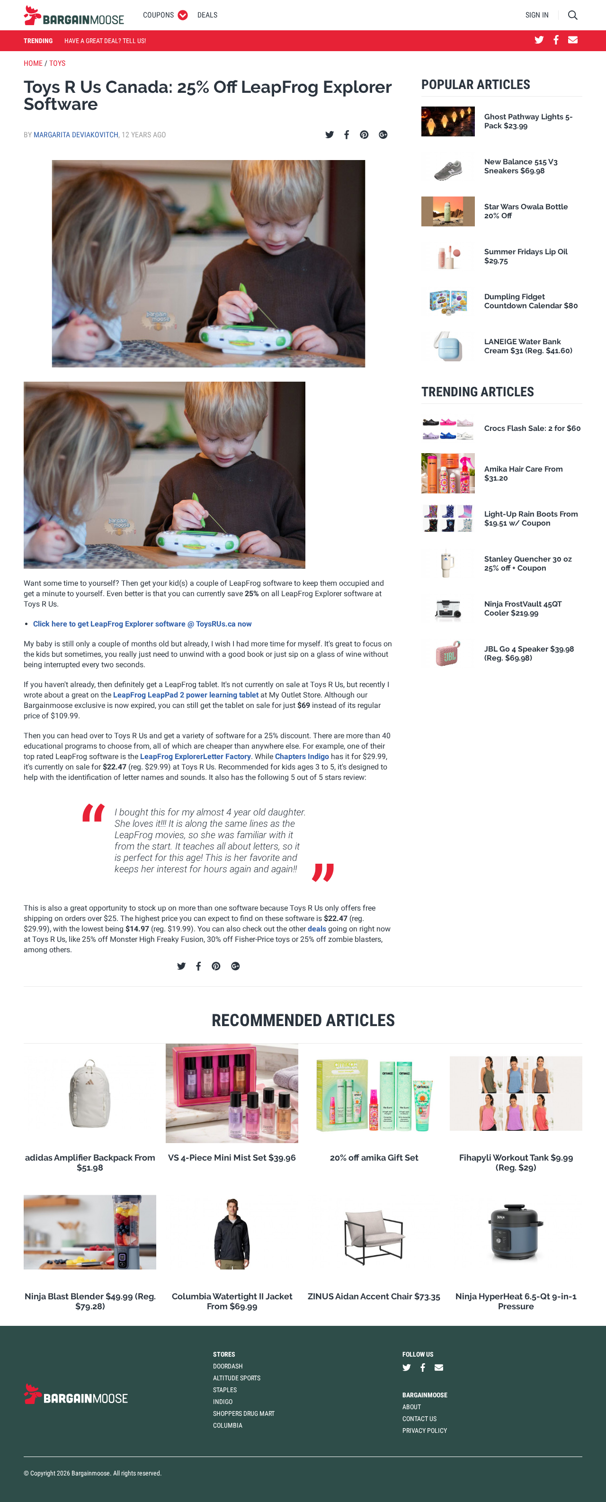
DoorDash (228, 1366)
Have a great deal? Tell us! (105, 41)
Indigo (222, 1401)
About (411, 1407)
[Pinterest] (364, 135)
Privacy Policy (424, 1430)
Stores (224, 1354)
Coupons (158, 14)
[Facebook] (346, 135)
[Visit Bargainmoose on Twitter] (539, 40)
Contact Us (419, 1418)
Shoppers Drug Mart (244, 1413)
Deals (207, 14)
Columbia (227, 1425)
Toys (57, 63)
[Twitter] (329, 135)
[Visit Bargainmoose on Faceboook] (556, 40)
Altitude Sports (236, 1378)
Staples (225, 1390)
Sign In (537, 14)
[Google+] (383, 135)
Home (33, 63)
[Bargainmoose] (74, 15)
